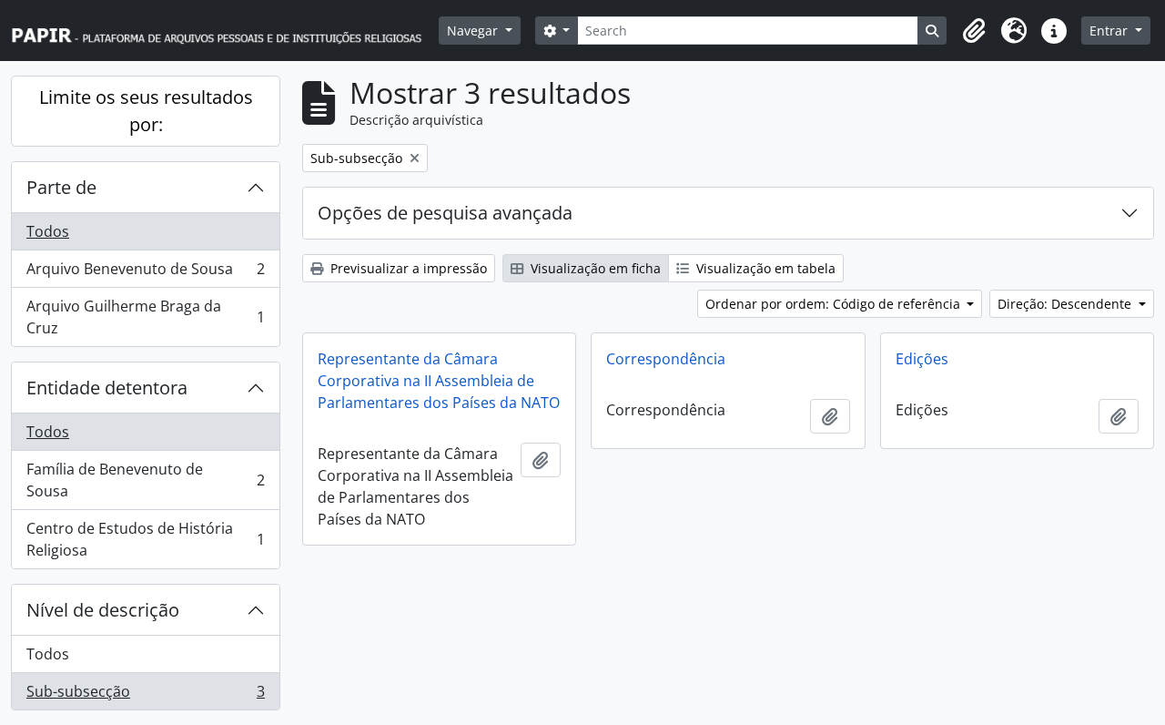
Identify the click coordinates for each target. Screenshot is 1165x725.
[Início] (225, 30)
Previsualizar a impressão (407, 268)
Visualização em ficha (594, 268)
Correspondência (665, 359)
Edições (922, 359)
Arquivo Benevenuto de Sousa (145, 273)
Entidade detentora (106, 387)
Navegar (474, 30)
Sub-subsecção (145, 695)
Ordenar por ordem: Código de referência (834, 303)
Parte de (61, 187)
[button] (974, 31)
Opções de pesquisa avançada (445, 212)
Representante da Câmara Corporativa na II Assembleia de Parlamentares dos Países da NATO (439, 381)
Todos (47, 231)
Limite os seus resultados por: (146, 111)
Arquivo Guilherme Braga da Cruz (145, 317)
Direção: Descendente (1066, 303)
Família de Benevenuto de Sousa (145, 480)
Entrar (1110, 30)
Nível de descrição (102, 609)
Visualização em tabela (764, 268)
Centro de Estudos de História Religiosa (145, 539)
